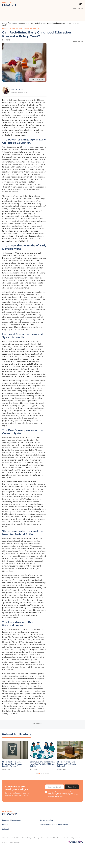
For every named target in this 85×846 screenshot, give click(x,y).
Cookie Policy (26, 838)
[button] (37, 773)
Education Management (19, 23)
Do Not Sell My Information (73, 838)
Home (4, 23)
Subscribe (72, 787)
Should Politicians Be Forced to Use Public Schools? (66, 764)
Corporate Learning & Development (54, 825)
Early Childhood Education (16, 28)
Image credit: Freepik (37, 79)
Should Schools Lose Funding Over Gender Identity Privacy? (12, 764)
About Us (5, 838)
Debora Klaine (17, 90)
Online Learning (46, 820)
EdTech (5, 825)
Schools (35, 28)
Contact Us (15, 838)
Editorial (5, 829)
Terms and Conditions (54, 838)
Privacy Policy (39, 838)
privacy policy (59, 796)
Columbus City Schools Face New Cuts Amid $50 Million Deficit (42, 764)
